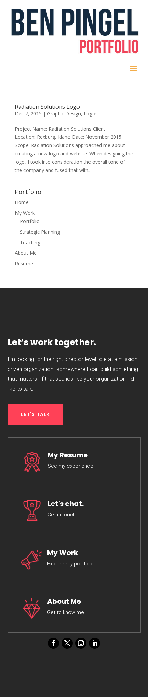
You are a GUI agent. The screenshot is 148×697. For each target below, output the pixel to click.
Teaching (30, 242)
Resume (24, 263)
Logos (91, 113)
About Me (26, 253)
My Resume (67, 455)
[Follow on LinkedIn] (94, 643)
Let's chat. (65, 504)
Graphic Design (64, 113)
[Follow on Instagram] (80, 643)
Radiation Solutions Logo (47, 106)
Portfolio (30, 221)
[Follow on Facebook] (53, 643)
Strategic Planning (40, 232)
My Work (25, 213)
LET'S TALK (35, 414)
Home (22, 202)
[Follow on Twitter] (67, 643)
